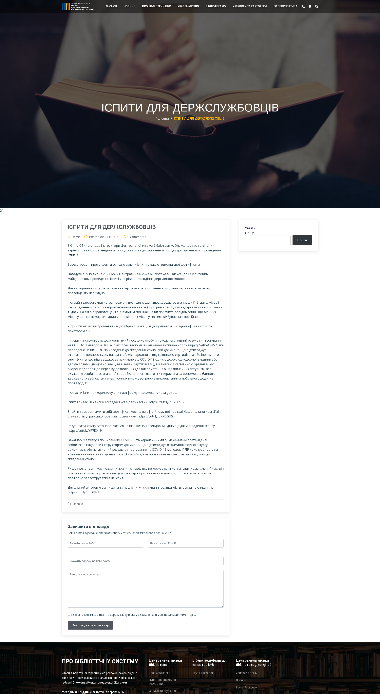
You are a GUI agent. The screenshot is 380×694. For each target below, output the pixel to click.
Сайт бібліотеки (246, 673)
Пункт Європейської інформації (162, 681)
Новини (129, 6)
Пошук (250, 233)
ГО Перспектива (285, 6)
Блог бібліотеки (159, 673)
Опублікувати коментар (90, 625)
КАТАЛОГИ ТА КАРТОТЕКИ (250, 6)
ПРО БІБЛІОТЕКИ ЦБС (156, 6)
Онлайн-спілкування (162, 691)
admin (76, 237)
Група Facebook (203, 673)
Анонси (111, 6)
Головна (162, 118)
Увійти (250, 228)
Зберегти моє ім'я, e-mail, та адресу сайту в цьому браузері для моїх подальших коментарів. (133, 615)
